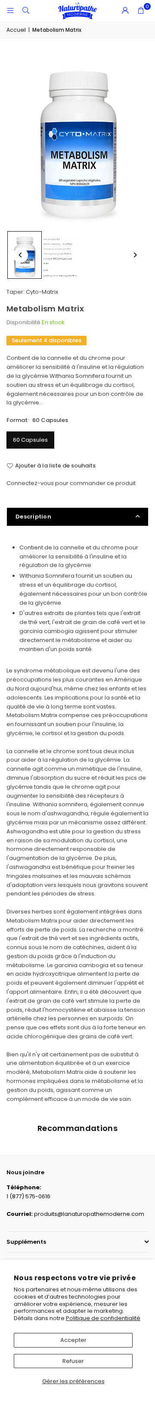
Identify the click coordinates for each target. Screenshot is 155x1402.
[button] (141, 10)
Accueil (16, 29)
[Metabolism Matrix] (60, 255)
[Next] (134, 254)
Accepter (73, 1340)
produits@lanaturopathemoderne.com (89, 1214)
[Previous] (20, 254)
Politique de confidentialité (103, 1318)
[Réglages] (125, 10)
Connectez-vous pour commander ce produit (71, 483)
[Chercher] (26, 10)
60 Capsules (30, 440)
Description (33, 517)
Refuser (73, 1361)
